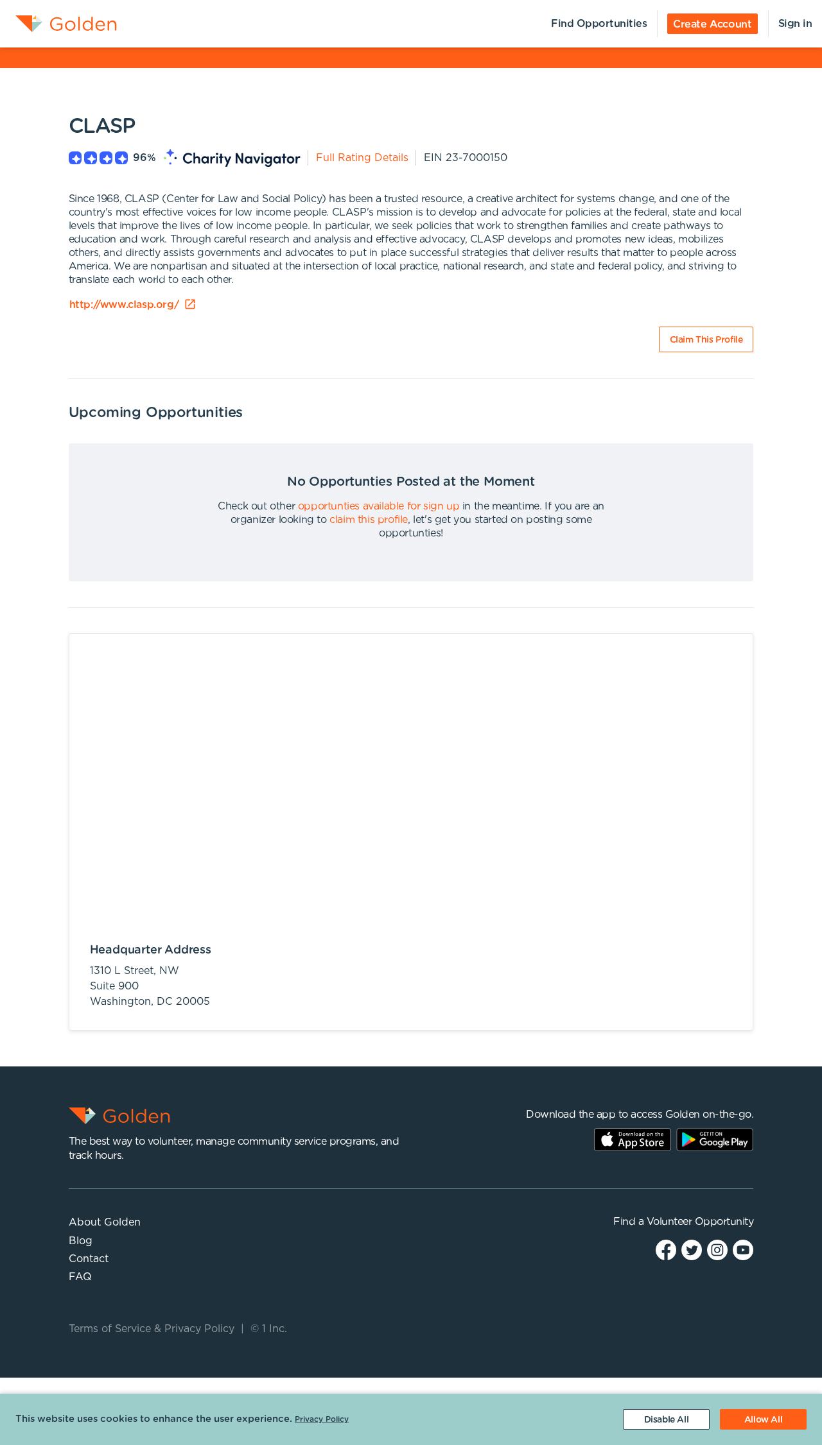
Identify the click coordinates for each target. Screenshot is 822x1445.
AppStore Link (632, 1139)
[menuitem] (58, 23)
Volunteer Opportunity (700, 1222)
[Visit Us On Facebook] (666, 1249)
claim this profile (368, 520)
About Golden (105, 1222)
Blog (80, 1241)
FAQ (80, 1277)
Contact (89, 1259)
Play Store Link (714, 1139)
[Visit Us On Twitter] (691, 1249)
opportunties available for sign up (378, 506)
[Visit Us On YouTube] (743, 1249)
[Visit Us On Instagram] (717, 1249)
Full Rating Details (362, 158)
